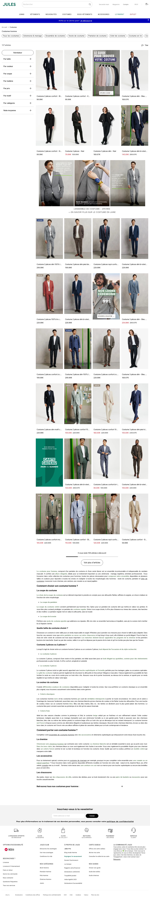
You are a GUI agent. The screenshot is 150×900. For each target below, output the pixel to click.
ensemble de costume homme (61, 735)
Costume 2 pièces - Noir (74, 151)
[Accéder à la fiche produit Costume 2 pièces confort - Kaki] (77, 70)
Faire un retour (8, 870)
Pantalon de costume (97, 36)
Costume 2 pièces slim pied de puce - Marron (83, 264)
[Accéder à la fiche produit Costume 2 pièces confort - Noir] (49, 125)
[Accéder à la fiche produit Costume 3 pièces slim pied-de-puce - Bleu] (134, 403)
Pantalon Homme (45, 871)
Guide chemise (94, 875)
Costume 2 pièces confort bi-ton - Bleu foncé (112, 484)
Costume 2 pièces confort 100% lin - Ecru (110, 429)
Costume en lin (135, 36)
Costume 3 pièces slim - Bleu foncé (136, 96)
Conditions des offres (33, 895)
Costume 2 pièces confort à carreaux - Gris (111, 374)
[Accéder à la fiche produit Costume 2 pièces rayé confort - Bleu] (106, 238)
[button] (60, 53)
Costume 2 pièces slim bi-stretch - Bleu (80, 319)
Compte (125, 4)
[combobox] (57, 4)
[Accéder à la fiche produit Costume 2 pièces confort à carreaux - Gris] (106, 348)
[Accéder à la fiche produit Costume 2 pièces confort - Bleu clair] (77, 514)
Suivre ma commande (10, 874)
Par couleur (8, 66)
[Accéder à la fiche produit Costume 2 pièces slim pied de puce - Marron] (77, 238)
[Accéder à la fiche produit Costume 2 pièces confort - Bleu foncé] (49, 70)
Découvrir (117, 859)
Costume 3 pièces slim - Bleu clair (135, 319)
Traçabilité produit (70, 875)
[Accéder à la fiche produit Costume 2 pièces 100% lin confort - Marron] (49, 293)
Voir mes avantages (46, 852)
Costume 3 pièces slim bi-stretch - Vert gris (82, 484)
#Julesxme (19, 895)
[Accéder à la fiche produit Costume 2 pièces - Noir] (77, 125)
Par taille (7, 59)
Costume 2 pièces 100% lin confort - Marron (54, 319)
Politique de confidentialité (52, 895)
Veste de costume (77, 36)
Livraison (6, 862)
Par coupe (8, 74)
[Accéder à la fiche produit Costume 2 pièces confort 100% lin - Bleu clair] (77, 403)
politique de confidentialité (120, 822)
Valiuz (86, 895)
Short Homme (44, 868)
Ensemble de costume (55, 36)
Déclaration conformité (72, 872)
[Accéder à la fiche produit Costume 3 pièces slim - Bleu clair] (134, 293)
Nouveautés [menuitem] (51, 14)
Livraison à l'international (11, 866)
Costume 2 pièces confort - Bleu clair (79, 539)
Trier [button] (146, 45)
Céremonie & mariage (32, 36)
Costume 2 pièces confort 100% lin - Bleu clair (83, 429)
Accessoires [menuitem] (103, 14)
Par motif (7, 96)
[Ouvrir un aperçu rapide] (60, 52)
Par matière (8, 81)
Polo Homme (44, 875)
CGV (65, 895)
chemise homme (56, 744)
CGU (71, 895)
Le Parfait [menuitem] (119, 14)
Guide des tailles (94, 871)
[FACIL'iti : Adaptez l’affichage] (9, 849)
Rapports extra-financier (72, 868)
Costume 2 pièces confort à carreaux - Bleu (54, 374)
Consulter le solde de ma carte (99, 856)
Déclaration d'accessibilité (73, 883)
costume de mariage (78, 760)
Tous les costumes (11, 36)
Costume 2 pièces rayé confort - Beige (109, 539)
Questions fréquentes (10, 881)
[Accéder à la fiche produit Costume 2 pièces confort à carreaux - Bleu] (49, 348)
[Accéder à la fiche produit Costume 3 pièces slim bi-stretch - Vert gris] (77, 458)
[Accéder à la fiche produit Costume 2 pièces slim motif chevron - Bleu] (49, 403)
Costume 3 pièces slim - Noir (105, 151)
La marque (67, 864)
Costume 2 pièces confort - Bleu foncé (52, 96)
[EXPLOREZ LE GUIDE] (106, 73)
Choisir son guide (95, 868)
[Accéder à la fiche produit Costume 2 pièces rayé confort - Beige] (106, 514)
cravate (45, 765)
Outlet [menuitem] (133, 14)
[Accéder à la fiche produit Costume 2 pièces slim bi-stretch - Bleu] (134, 238)
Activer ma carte (94, 852)
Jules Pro (67, 849)
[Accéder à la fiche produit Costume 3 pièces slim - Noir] (106, 125)
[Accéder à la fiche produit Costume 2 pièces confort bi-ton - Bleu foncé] (106, 458)
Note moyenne (10, 110)
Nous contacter (8, 878)
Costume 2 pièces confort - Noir (49, 151)
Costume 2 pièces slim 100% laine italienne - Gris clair (58, 264)
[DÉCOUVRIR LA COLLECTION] (106, 296)
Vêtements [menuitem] (35, 14)
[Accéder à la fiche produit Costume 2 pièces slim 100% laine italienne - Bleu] (77, 348)
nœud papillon (43, 763)
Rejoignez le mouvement (73, 856)
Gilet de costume (117, 36)
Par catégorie (9, 103)
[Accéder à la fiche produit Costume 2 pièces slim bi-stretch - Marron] (134, 458)
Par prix (7, 88)
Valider (92, 816)
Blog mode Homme (70, 852)
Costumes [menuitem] (66, 14)
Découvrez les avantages (48, 849)
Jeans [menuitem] (21, 14)
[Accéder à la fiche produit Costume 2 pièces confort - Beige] (134, 514)
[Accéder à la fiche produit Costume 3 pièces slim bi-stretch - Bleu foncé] (134, 125)
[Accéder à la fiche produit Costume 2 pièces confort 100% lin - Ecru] (106, 403)
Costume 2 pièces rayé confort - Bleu (108, 264)
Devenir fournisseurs (71, 860)
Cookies (78, 895)
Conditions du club (46, 856)
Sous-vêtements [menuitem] (84, 14)
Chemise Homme (45, 879)
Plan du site (95, 895)
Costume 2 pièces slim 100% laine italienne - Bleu (84, 374)
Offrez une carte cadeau (97, 849)
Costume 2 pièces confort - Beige (135, 539)
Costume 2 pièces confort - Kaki (78, 96)
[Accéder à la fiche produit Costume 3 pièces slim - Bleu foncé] (134, 70)
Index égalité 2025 (70, 879)
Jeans (42, 883)
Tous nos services (9, 885)
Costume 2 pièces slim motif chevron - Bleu (54, 429)
